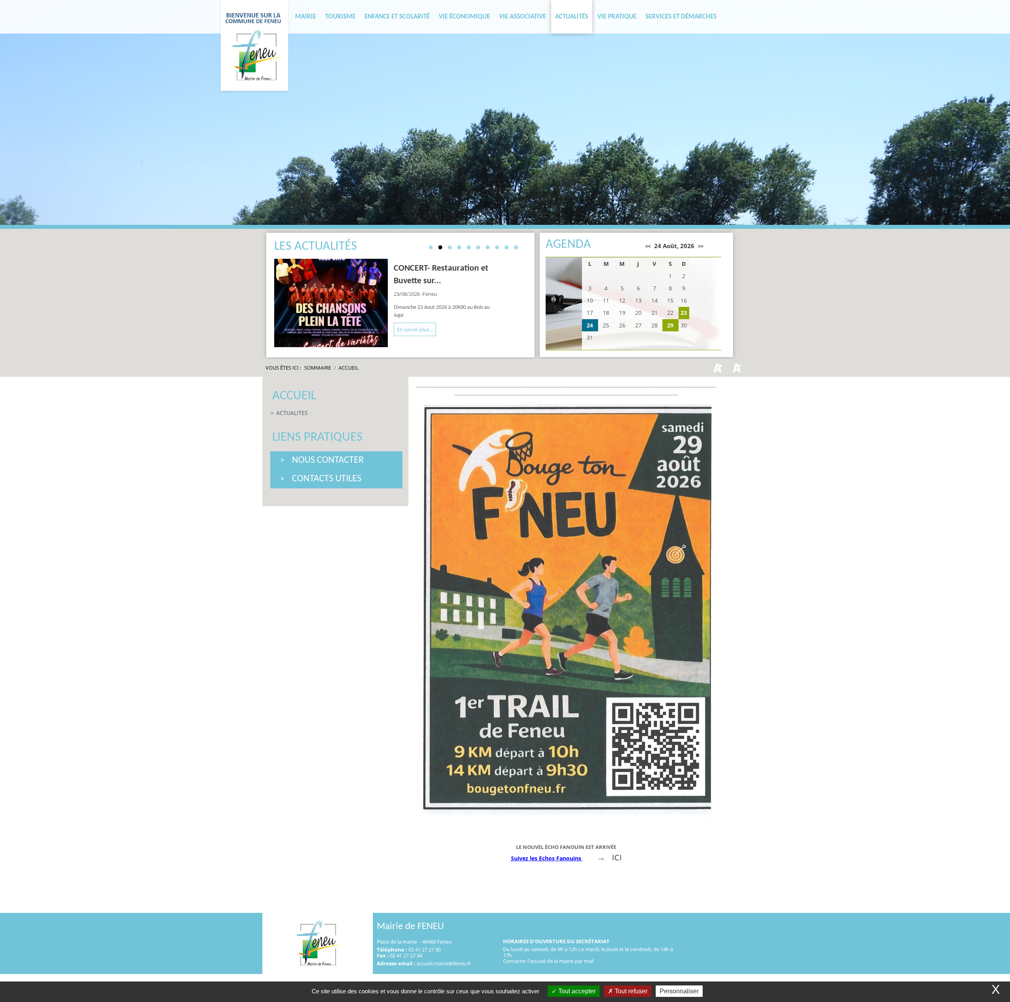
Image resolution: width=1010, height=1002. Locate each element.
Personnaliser (679, 991)
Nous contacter (328, 460)
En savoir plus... (415, 329)
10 (516, 247)
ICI (617, 857)
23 (684, 312)
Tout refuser (630, 991)
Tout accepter (576, 991)
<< (648, 246)
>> (700, 246)
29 (670, 325)
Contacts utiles (326, 479)
